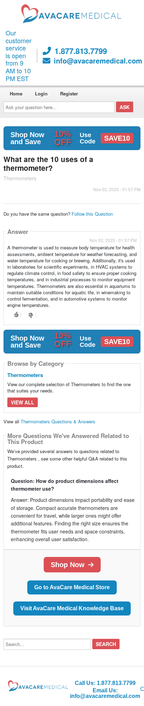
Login (41, 93)
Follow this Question (92, 213)
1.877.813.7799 (81, 51)
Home (16, 93)
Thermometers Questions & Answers (58, 421)
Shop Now (68, 565)
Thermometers (25, 375)
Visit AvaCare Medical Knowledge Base (72, 608)
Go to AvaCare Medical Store (72, 587)
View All (22, 402)
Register (69, 93)
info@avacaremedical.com (98, 61)
